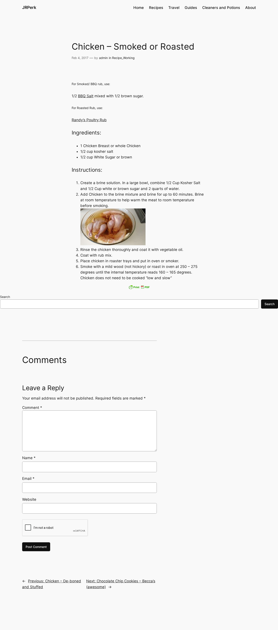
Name (29, 458)
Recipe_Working (123, 58)
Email (28, 478)
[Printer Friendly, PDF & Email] (139, 287)
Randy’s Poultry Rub (89, 120)
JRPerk (29, 7)
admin (103, 58)
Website (29, 499)
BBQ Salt (85, 96)
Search (5, 297)
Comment (32, 407)
